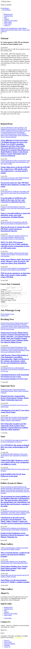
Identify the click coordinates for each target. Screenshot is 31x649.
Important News (8, 16)
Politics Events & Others (10, 20)
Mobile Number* (5, 293)
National (6, 19)
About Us (6, 640)
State (5, 17)
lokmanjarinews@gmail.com (12, 633)
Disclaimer (7, 645)
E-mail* (3, 295)
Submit (3, 301)
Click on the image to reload (8, 300)
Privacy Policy (8, 642)
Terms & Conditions (9, 643)
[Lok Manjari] (15, 8)
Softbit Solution (18, 637)
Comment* (4, 289)
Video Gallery (8, 23)
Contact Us (7, 25)
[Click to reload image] (7, 298)
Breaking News (8, 14)
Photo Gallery (8, 22)
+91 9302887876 (12, 630)
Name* (3, 291)
